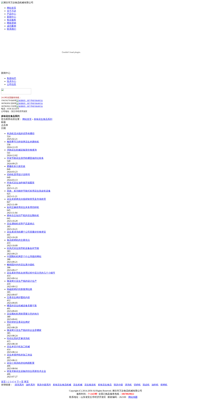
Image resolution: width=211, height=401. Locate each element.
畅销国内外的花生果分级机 (20, 264)
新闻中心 (11, 17)
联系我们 (11, 29)
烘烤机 (163, 384)
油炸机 (155, 384)
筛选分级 (118, 384)
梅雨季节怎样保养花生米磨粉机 (23, 141)
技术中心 (11, 81)
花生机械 (77, 384)
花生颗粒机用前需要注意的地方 (23, 314)
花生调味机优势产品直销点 (20, 223)
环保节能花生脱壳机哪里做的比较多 (25, 158)
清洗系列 (19, 384)
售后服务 (11, 20)
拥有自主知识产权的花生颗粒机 (23, 215)
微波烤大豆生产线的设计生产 (22, 281)
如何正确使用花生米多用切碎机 (23, 207)
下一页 (20, 381)
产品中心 (11, 14)
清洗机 (128, 384)
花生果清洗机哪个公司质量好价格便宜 (26, 232)
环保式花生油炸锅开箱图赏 (20, 182)
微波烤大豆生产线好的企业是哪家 (24, 330)
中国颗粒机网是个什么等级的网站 (24, 256)
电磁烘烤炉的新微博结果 (19, 289)
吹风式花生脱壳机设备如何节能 (23, 248)
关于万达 (11, 11)
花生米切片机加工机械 (18, 346)
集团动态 (11, 78)
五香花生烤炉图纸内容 (18, 297)
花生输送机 (90, 384)
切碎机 (137, 384)
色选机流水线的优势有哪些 (20, 133)
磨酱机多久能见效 (16, 166)
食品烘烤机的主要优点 (18, 240)
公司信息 (11, 84)
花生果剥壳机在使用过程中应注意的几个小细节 (31, 273)
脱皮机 (146, 384)
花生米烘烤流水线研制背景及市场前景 (26, 199)
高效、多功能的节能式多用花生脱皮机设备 (29, 191)
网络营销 (11, 23)
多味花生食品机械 (62, 384)
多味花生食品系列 (43, 119)
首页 (3, 381)
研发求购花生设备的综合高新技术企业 (26, 371)
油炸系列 (30, 384)
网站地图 (133, 397)
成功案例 (11, 26)
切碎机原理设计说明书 (18, 174)
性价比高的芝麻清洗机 (18, 338)
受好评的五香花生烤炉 (18, 322)
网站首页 (11, 8)
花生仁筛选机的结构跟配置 (20, 363)
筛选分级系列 (44, 384)
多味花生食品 (105, 384)
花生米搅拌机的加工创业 (19, 355)
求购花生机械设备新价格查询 (22, 150)
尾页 (26, 381)
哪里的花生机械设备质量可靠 (22, 305)
